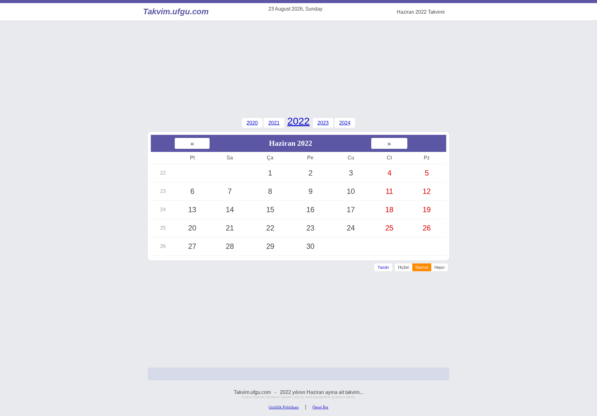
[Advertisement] (298, 67)
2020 (252, 123)
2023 (323, 123)
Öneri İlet (320, 407)
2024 (344, 123)
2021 (274, 123)
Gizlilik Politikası (284, 407)
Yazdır (383, 267)
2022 (298, 121)
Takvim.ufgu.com (174, 11)
